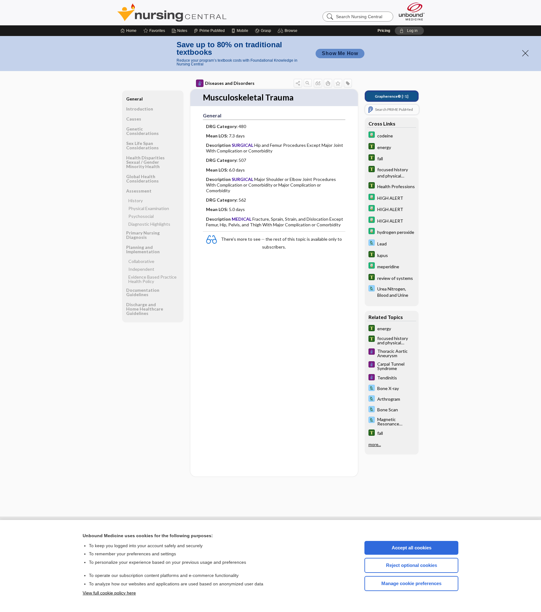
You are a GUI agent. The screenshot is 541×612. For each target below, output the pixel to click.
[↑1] (391, 96)
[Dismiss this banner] (525, 53)
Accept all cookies (411, 547)
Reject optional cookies (411, 565)
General (134, 98)
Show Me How (340, 53)
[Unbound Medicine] (411, 11)
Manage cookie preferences (411, 583)
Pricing (384, 30)
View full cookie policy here (109, 592)
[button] (288, 30)
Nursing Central (195, 12)
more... (374, 444)
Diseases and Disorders (230, 83)
